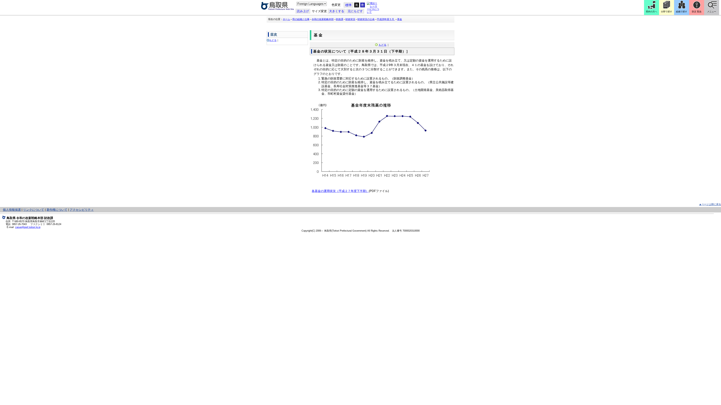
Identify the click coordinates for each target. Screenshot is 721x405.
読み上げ (303, 11)
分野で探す (666, 11)
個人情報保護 (12, 209)
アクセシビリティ (82, 209)
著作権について (56, 209)
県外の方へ (651, 11)
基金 (399, 19)
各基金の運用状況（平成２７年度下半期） (340, 191)
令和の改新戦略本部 (323, 19)
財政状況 (350, 19)
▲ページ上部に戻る (710, 204)
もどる (273, 40)
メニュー (711, 11)
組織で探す (681, 11)
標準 (348, 5)
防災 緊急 (696, 11)
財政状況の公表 (366, 19)
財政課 (339, 19)
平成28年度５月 (386, 19)
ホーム (286, 19)
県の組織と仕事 (300, 19)
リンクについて (33, 209)
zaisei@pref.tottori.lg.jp (27, 227)
